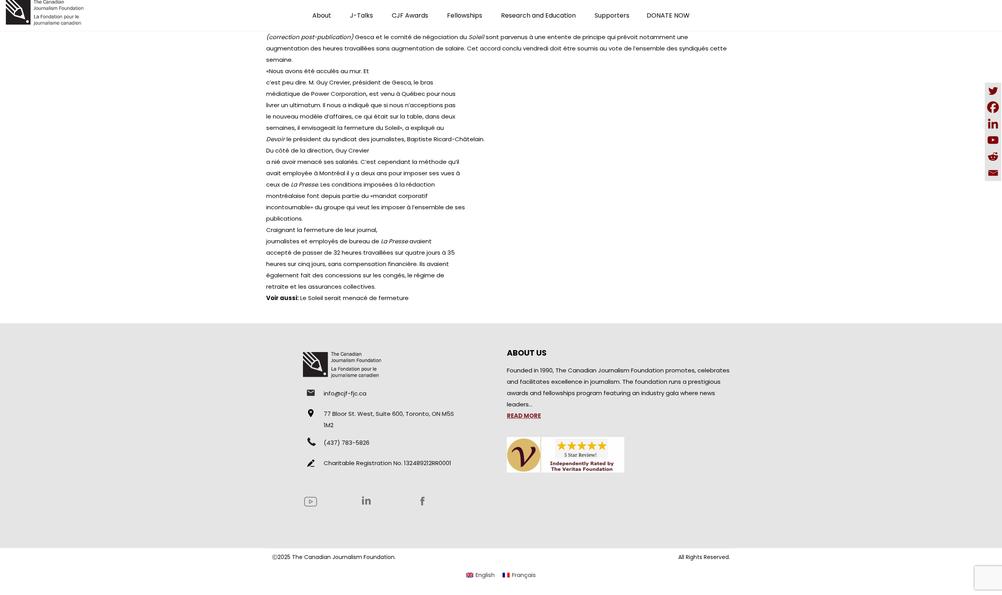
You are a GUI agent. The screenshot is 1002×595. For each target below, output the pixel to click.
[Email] (993, 173)
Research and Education (538, 15)
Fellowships (464, 15)
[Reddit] (993, 156)
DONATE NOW (668, 15)
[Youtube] (993, 140)
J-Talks (361, 15)
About (321, 15)
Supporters (612, 15)
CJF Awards (410, 15)
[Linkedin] (993, 123)
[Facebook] (993, 107)
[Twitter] (993, 91)
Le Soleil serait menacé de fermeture (354, 298)
